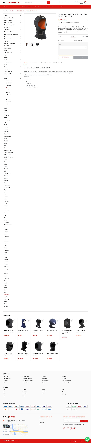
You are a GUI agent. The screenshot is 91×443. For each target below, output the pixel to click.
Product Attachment (46, 62)
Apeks (5, 124)
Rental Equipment (8, 62)
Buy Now (81, 57)
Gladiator (6, 192)
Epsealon (6, 180)
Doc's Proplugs (7, 173)
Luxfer (5, 213)
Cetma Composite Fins (9, 152)
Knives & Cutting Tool (8, 52)
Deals (39, 6)
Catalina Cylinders (8, 150)
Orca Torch (6, 241)
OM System (6, 236)
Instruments (44, 378)
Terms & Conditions (84, 441)
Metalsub (24, 394)
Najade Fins (6, 222)
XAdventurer (7, 299)
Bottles (4, 382)
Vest (7, 104)
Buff (5, 145)
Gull (5, 194)
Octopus (6, 231)
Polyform (6, 248)
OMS (5, 238)
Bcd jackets (5, 380)
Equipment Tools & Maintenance (11, 34)
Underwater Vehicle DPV (9, 73)
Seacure (6, 273)
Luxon (5, 215)
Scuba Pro (6, 262)
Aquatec (6, 129)
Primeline (6, 255)
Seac (5, 271)
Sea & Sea (6, 266)
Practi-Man (6, 250)
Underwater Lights (8, 71)
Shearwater (6, 278)
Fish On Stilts (7, 185)
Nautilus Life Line (7, 224)
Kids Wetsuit (8, 85)
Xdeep (5, 301)
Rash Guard (8, 94)
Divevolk (6, 168)
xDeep (43, 389)
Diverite (5, 166)
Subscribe (84, 420)
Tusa (5, 292)
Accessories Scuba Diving (9, 17)
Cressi (5, 159)
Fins (5, 36)
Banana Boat (7, 133)
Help (40, 424)
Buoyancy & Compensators (9, 24)
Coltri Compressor (8, 154)
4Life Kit (6, 112)
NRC (5, 227)
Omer (4, 396)
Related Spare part (57, 62)
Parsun (5, 245)
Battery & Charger (8, 20)
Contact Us (42, 422)
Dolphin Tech (7, 175)
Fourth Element (7, 187)
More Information (34, 62)
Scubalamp (6, 264)
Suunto (5, 289)
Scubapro (24, 391)
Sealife (5, 275)
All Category (5, 6)
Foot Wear (6, 41)
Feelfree (5, 182)
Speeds (5, 285)
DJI (5, 171)
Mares (5, 217)
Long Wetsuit (8, 80)
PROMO (6, 57)
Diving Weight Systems (9, 31)
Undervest (8, 92)
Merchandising (45, 380)
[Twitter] (68, 428)
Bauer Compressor (8, 136)
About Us (60, 6)
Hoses (5, 50)
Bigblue (5, 143)
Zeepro (5, 303)
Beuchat (6, 140)
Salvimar (6, 259)
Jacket (7, 97)
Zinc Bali (6, 306)
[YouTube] (74, 428)
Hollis (5, 199)
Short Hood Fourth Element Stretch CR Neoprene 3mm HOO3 (67, 332)
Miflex (5, 220)
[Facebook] (64, 428)
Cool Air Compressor (8, 157)
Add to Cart (66, 57)
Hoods (7, 87)
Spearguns (64, 378)
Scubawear (64, 376)
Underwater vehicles (66, 382)
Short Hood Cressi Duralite (52, 330)
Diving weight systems (27, 378)
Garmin (5, 189)
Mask (5, 55)
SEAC (63, 389)
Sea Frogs (6, 268)
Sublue (5, 287)
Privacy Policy (73, 441)
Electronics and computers (28, 380)
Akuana (5, 117)
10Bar (5, 110)
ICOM (5, 203)
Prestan (5, 252)
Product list (5, 10)
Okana (5, 234)
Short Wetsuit (9, 83)
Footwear (44, 376)
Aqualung (6, 126)
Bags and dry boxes (7, 378)
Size (60, 44)
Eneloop (6, 178)
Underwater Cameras (8, 69)
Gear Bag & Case (7, 48)
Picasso (43, 394)
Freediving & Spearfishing (27, 6)
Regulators (6, 59)
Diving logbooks (26, 376)
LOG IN (84, 3)
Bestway (6, 138)
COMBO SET (7, 27)
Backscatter (6, 131)
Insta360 (6, 208)
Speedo (5, 282)
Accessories (5, 376)
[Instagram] (71, 428)
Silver (5, 280)
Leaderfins (6, 210)
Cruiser (5, 164)
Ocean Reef (6, 229)
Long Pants (8, 99)
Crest (5, 161)
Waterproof (6, 294)
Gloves (7, 90)
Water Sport (6, 76)
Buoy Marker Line (8, 22)
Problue (5, 257)
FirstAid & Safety (7, 38)
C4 (4, 147)
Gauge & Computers (8, 45)
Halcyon (6, 196)
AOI (5, 122)
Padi (5, 243)
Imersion (6, 206)
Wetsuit (5, 78)
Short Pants (8, 101)
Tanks (5, 66)
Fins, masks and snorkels (28, 382)
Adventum (6, 115)
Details (26, 62)
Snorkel (5, 64)
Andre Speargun (7, 119)
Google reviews (78, 1)
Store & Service (49, 6)
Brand (15, 6)
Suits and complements (66, 380)
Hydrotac (6, 201)
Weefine (6, 296)
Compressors (7, 29)
